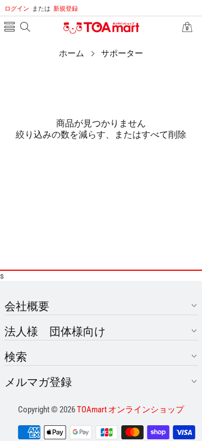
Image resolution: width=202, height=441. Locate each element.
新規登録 (55, 8)
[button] (9, 28)
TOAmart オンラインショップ (130, 409)
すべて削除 (163, 134)
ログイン (16, 8)
